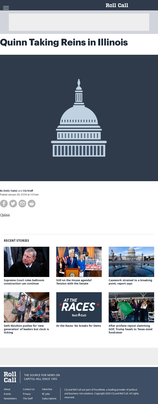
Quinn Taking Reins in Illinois (64, 42)
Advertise (47, 389)
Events (7, 394)
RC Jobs (46, 394)
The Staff (28, 398)
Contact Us (29, 389)
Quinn (5, 215)
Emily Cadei (10, 191)
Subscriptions (49, 398)
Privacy (27, 394)
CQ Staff (28, 191)
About (7, 389)
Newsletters (10, 398)
